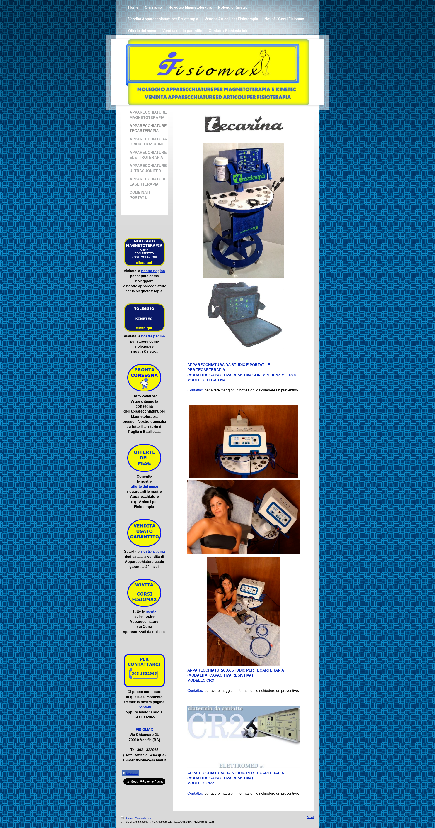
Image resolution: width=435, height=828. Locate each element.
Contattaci (195, 390)
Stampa (129, 818)
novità (151, 611)
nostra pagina (153, 271)
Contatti (144, 707)
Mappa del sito (143, 818)
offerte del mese (144, 486)
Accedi (310, 817)
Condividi (132, 773)
